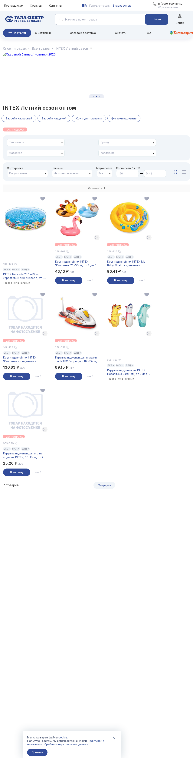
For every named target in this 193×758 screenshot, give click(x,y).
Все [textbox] (101, 173)
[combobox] (36, 142)
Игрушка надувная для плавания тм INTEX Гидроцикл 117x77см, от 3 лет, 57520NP (76, 359)
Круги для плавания (89, 118)
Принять (37, 752)
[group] (96, 75)
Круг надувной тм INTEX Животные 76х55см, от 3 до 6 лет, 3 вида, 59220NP (75, 263)
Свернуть (104, 485)
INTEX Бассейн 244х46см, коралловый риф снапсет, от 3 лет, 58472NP (23, 276)
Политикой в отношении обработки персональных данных (65, 742)
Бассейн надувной (53, 118)
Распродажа (15, 129)
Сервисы (36, 5)
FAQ (148, 33)
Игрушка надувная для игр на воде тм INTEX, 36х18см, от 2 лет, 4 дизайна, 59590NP (23, 455)
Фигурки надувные (123, 118)
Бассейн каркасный (18, 118)
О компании (43, 33)
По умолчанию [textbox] (18, 173)
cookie (62, 737)
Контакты (55, 5)
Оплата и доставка (83, 33)
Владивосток (122, 5)
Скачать (120, 33)
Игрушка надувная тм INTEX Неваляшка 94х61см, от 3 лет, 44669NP (127, 372)
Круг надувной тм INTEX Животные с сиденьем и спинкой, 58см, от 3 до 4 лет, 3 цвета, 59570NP (24, 359)
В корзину (68, 280)
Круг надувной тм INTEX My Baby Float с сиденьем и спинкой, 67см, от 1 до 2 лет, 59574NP (126, 263)
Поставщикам (13, 5)
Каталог (20, 32)
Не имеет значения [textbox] (66, 173)
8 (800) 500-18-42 (170, 3)
